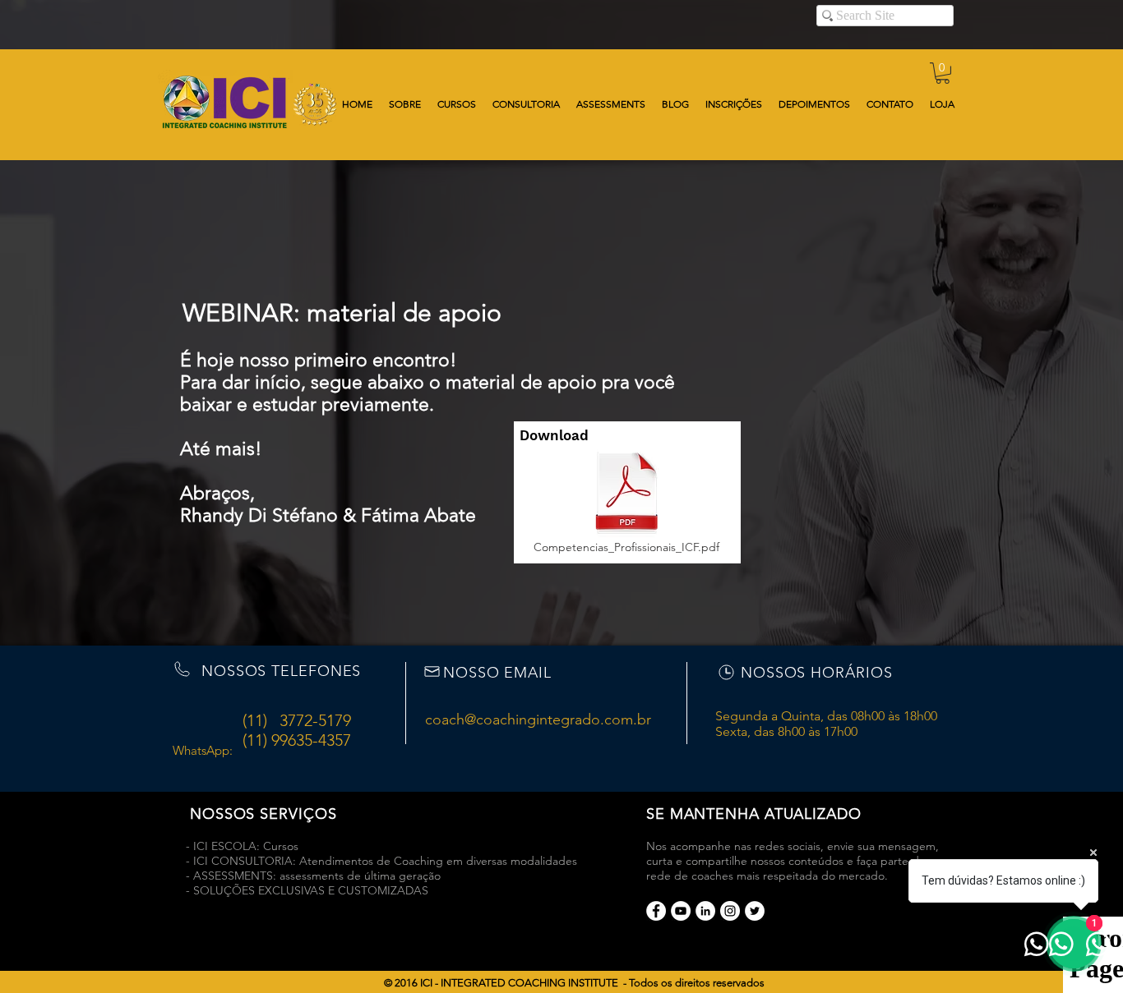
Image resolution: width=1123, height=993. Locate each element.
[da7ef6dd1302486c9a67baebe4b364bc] (730, 911)
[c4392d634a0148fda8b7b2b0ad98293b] (755, 911)
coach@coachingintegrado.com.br (538, 719)
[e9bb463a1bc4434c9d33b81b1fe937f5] (681, 911)
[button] (942, 73)
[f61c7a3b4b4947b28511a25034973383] (705, 911)
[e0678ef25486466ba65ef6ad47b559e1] (656, 911)
